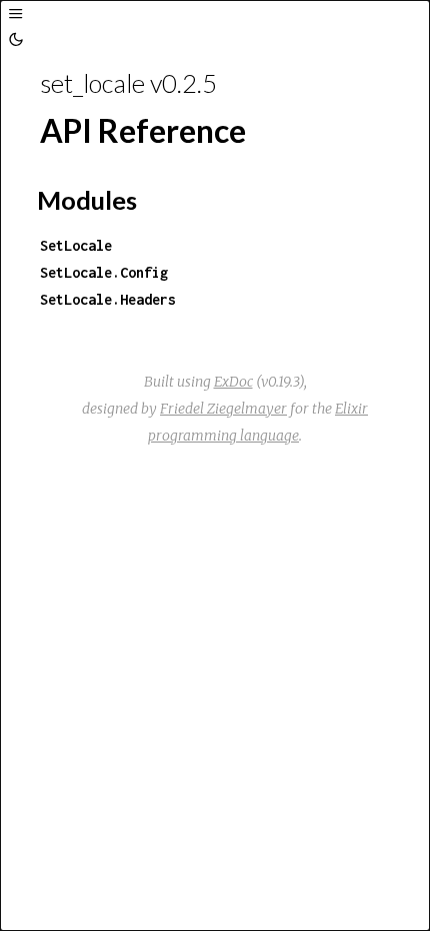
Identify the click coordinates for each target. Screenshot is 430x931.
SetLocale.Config (104, 272)
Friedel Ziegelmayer (223, 409)
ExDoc (233, 382)
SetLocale (76, 245)
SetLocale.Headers (108, 299)
